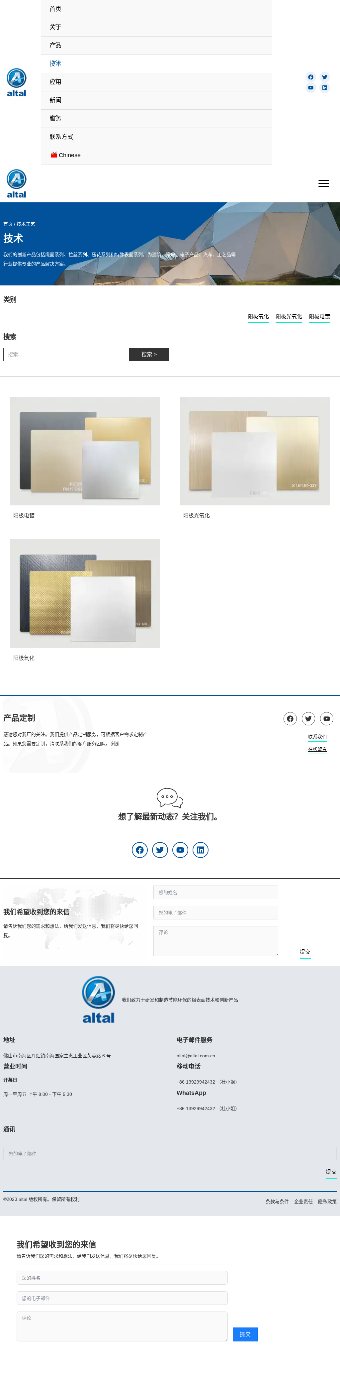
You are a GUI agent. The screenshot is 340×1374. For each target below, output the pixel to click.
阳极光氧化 (289, 316)
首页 (8, 224)
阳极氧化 (258, 316)
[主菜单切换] (323, 183)
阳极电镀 (319, 316)
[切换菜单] (54, 25)
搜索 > (149, 354)
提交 (305, 952)
